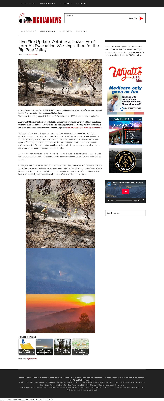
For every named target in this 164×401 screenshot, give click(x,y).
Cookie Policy (53, 388)
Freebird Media (92, 390)
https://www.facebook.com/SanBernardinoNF (83, 128)
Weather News (104, 385)
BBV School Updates (89, 385)
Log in (92, 380)
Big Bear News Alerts (53, 382)
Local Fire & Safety (95, 382)
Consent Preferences (66, 388)
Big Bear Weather (38, 382)
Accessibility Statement (27, 388)
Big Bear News (32, 359)
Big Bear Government (111, 382)
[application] (125, 191)
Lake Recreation (61, 385)
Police (52, 385)
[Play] (108, 200)
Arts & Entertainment (69, 382)
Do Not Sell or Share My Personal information (91, 388)
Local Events (82, 382)
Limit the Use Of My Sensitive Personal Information (127, 388)
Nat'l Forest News (74, 385)
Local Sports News (117, 385)
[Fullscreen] (143, 200)
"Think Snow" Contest (127, 382)
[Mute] (139, 200)
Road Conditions (25, 382)
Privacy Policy (41, 388)
